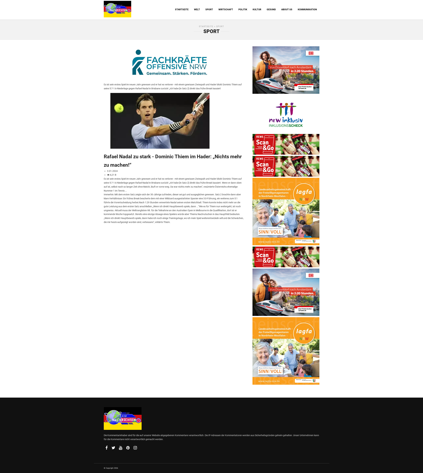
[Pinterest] (128, 447)
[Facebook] (106, 447)
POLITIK (242, 9)
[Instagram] (135, 447)
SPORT (209, 9)
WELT (197, 9)
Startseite (206, 26)
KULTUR (257, 9)
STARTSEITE (182, 9)
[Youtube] (120, 447)
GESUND (271, 9)
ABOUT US (286, 9)
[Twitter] (113, 447)
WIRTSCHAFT (225, 9)
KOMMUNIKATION (307, 9)
